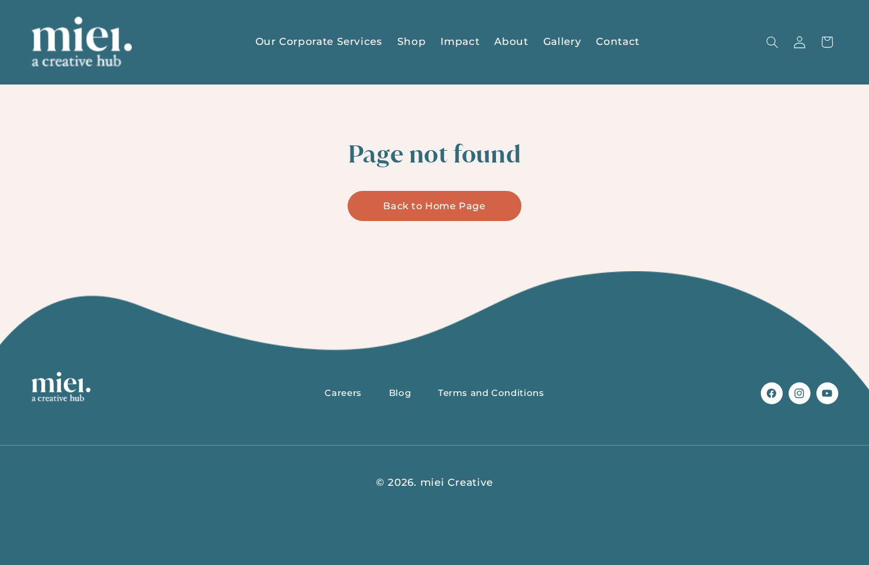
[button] (772, 42)
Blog (400, 393)
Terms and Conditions (491, 393)
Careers (343, 393)
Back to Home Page (434, 206)
